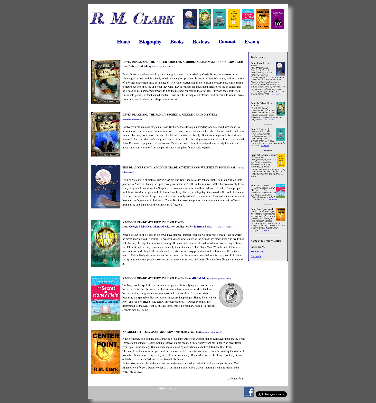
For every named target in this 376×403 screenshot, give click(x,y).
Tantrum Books (202, 226)
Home (123, 42)
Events (252, 42)
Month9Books (161, 226)
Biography (150, 42)
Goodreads (256, 256)
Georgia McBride (139, 226)
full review (276, 93)
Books (176, 42)
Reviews (201, 42)
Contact (227, 42)
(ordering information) (162, 66)
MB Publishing (258, 251)
